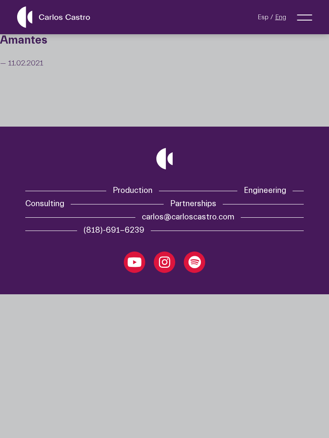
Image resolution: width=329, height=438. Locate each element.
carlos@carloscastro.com (188, 217)
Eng (280, 17)
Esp (263, 17)
